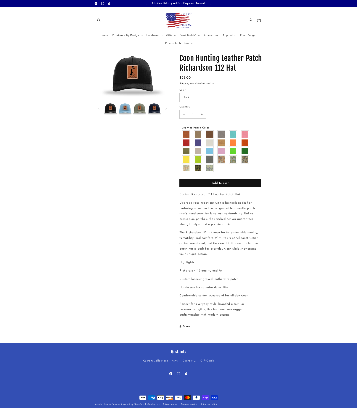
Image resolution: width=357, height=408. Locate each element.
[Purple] (198, 143)
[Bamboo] (221, 143)
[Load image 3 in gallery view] (139, 108)
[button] (99, 20)
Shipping (184, 83)
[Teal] (233, 134)
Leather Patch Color (196, 127)
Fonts (175, 360)
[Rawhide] (186, 134)
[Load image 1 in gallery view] (110, 108)
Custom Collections (155, 360)
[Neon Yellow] (198, 159)
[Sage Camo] (210, 168)
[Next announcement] (211, 3)
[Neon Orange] (233, 143)
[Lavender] (221, 151)
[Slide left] (99, 109)
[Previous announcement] (146, 3)
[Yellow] (186, 159)
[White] (210, 143)
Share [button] (186, 326)
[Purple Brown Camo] (245, 159)
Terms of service (189, 404)
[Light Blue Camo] (186, 168)
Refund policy (152, 404)
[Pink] (245, 134)
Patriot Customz (112, 405)
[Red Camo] (221, 159)
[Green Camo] (233, 159)
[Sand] (198, 151)
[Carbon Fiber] (210, 159)
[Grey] (221, 134)
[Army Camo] (198, 168)
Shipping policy (209, 404)
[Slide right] (166, 109)
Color (182, 90)
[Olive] (186, 151)
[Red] (186, 143)
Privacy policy (170, 404)
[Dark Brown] (210, 134)
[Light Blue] (210, 151)
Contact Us (190, 360)
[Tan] (198, 134)
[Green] (245, 151)
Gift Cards (207, 360)
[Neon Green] (233, 151)
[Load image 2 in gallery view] (125, 108)
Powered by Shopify (131, 405)
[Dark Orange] (245, 143)
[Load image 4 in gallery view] (154, 108)
